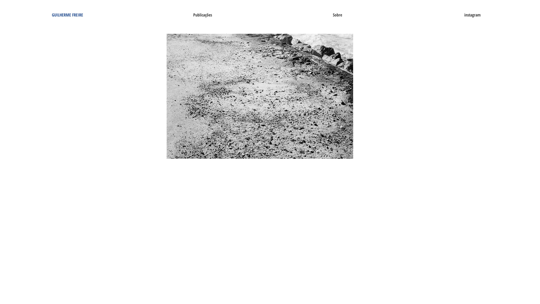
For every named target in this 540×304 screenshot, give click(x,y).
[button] (202, 15)
